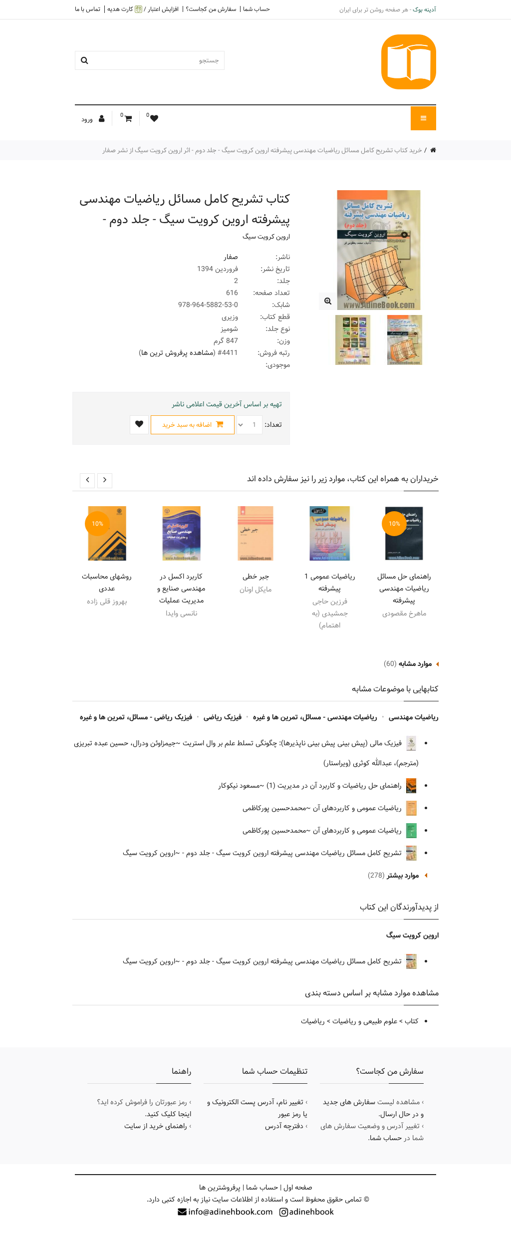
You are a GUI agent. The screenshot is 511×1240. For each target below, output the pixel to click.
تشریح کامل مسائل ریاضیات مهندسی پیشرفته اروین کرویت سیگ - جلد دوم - (293, 853)
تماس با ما (87, 9)
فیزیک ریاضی (223, 717)
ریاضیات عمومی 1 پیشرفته (329, 583)
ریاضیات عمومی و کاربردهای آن (358, 808)
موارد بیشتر (403, 876)
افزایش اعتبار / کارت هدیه (143, 9)
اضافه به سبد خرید (187, 424)
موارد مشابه (415, 664)
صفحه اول (297, 1188)
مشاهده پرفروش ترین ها (177, 353)
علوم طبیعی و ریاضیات (364, 1021)
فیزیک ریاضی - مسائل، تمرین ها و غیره (136, 717)
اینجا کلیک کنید (169, 1114)
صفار (231, 257)
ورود (87, 119)
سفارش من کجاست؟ (211, 9)
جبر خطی (256, 577)
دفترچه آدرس (284, 1126)
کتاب (412, 1021)
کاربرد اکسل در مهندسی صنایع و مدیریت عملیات (181, 589)
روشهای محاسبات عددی (107, 583)
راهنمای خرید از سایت (155, 1126)
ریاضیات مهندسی (414, 717)
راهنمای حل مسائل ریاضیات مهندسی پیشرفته (404, 589)
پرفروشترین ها (220, 1188)
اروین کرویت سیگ (266, 236)
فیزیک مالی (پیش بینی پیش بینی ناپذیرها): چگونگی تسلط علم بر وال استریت (293, 743)
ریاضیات (313, 1021)
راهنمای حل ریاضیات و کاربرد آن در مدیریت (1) (335, 786)
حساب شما (256, 9)
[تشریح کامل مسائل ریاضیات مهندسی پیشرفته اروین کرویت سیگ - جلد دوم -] (327, 301)
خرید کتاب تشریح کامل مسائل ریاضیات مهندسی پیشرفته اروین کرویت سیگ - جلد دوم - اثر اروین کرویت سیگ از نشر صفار (262, 150)
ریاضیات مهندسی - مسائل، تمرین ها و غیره (315, 717)
